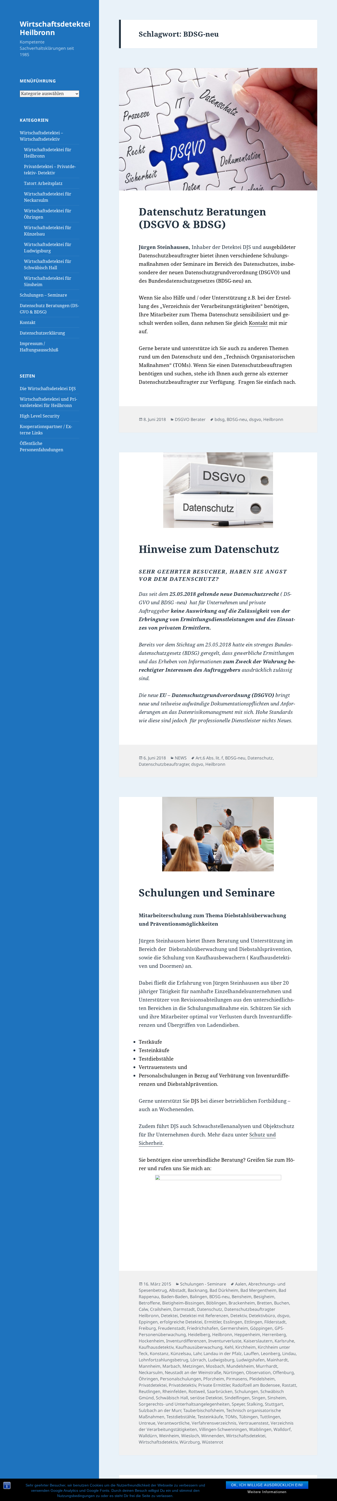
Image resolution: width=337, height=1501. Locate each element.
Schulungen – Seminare (43, 295)
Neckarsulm (151, 1372)
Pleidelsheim (262, 1379)
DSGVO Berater (190, 419)
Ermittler (212, 1322)
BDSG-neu (237, 419)
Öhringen (148, 1379)
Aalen (240, 1284)
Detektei (169, 1315)
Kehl (229, 1347)
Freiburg (147, 1328)
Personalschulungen (180, 1379)
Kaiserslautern (258, 1341)
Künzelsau (181, 1353)
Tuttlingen (270, 1417)
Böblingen (216, 1303)
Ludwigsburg (221, 1360)
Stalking (255, 1404)
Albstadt (177, 1290)
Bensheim (241, 1296)
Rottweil (197, 1391)
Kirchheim (245, 1347)
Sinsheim (276, 1398)
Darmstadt (184, 1309)
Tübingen (248, 1417)
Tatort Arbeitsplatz (43, 183)
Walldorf (282, 1429)
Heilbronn (273, 419)
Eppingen (148, 1322)
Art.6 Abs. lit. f (209, 758)
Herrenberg (274, 1334)
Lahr (197, 1353)
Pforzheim (213, 1379)
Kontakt (28, 322)
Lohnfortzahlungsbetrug (163, 1360)
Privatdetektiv (182, 1385)
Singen (258, 1398)
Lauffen (251, 1353)
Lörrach (198, 1360)
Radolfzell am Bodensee (256, 1385)
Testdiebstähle (180, 1417)
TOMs (231, 1417)
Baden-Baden (174, 1296)
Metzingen (193, 1366)
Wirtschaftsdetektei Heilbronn (55, 28)
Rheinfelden (174, 1391)
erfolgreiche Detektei (181, 1322)
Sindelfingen (237, 1398)
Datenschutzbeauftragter (164, 764)
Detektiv (238, 1315)
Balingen (198, 1296)
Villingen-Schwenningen (223, 1429)
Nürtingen (233, 1372)
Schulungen (246, 1391)
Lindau (289, 1353)
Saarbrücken (219, 1391)
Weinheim (169, 1436)
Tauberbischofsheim (203, 1410)
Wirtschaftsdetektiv (158, 1442)
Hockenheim (151, 1341)
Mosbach (215, 1366)
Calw (143, 1309)
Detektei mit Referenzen (204, 1315)
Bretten (264, 1303)
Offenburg (283, 1372)
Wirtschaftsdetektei (245, 1436)
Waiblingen (260, 1429)
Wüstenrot (212, 1442)
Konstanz (159, 1353)
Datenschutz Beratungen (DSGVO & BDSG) (202, 217)
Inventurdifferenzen (186, 1341)
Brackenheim (242, 1303)
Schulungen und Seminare (207, 892)
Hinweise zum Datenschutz (209, 549)
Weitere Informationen (266, 1492)
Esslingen (232, 1322)
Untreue (147, 1423)
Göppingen (261, 1328)
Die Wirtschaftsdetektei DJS (48, 388)
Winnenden (212, 1436)
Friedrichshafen (202, 1328)
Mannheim (149, 1366)
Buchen (281, 1303)
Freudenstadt (171, 1328)
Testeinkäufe (210, 1417)
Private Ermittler (214, 1385)
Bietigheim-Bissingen (183, 1303)
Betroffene (149, 1303)
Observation (258, 1372)
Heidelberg (199, 1334)
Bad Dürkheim (224, 1290)
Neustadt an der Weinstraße (193, 1372)
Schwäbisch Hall (172, 1398)
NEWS (181, 758)
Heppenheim (247, 1334)
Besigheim (264, 1296)
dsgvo (255, 419)
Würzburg (190, 1442)
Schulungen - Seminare (203, 1284)
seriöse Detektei (206, 1398)
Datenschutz (260, 758)
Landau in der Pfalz (223, 1353)
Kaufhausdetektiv (156, 1347)
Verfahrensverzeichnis (214, 1423)
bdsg (220, 419)
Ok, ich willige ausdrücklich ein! (267, 1485)
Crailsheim (160, 1309)
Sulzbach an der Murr (160, 1410)
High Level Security (40, 416)
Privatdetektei (153, 1385)
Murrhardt (266, 1366)
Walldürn (148, 1436)
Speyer (238, 1404)
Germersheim (234, 1328)
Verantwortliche (173, 1423)
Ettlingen (253, 1322)
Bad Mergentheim (258, 1290)
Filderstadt (275, 1322)
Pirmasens (236, 1379)
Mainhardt (277, 1360)
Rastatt (289, 1385)
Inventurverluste (224, 1341)
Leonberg (270, 1353)
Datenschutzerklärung (42, 333)
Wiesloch (190, 1436)
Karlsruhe (284, 1341)
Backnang (197, 1290)
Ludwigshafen (250, 1360)
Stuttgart (274, 1404)
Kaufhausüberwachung (199, 1347)
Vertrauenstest (254, 1423)
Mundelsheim (240, 1366)
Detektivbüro (262, 1315)
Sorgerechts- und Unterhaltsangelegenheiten (184, 1404)
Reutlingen (149, 1391)
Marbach (171, 1366)
